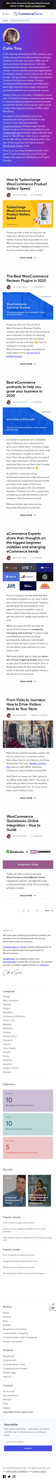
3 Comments (37, 836)
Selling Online (10, 1036)
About (6, 1312)
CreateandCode (11, 132)
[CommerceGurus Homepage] (28, 14)
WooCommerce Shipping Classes (18, 1267)
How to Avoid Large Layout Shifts (18, 1222)
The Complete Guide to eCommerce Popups (24, 1273)
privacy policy (39, 1471)
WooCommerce (10, 1000)
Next (47, 910)
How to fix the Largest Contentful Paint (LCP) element (24, 1230)
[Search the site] (52, 13)
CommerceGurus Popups (15, 1368)
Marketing (8, 1028)
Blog (5, 1321)
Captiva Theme (10, 1068)
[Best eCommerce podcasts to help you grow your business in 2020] (29, 434)
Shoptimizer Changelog (14, 1329)
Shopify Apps (9, 1372)
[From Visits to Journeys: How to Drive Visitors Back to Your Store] (29, 747)
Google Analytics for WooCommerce (20, 1261)
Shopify (6, 1052)
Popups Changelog (12, 1341)
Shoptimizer (9, 959)
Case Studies (9, 1048)
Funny (6, 1056)
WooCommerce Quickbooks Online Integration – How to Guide (23, 823)
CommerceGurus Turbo (14, 947)
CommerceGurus (12, 126)
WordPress (8, 1012)
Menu (7, 14)
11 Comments (37, 287)
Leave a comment (39, 715)
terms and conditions (17, 1471)
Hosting (7, 1032)
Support (7, 1407)
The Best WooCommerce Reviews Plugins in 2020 (27, 278)
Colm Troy (21, 195)
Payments (8, 1040)
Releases (7, 1024)
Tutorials (7, 1004)
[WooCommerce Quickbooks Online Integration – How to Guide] (29, 868)
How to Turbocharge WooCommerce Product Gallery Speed (26, 184)
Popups (6, 996)
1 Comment (36, 402)
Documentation (10, 1395)
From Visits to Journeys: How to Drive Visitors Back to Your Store (26, 704)
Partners (7, 1325)
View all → (8, 1376)
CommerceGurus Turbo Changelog (20, 1337)
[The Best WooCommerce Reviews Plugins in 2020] (29, 318)
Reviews (7, 1072)
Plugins (6, 1008)
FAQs (5, 1403)
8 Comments (37, 195)
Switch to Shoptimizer (35, 6)
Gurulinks (7, 1064)
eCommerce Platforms (14, 1016)
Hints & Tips (9, 1020)
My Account (9, 1391)
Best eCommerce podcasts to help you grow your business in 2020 (24, 389)
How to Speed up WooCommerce (18, 1255)
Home (5, 20)
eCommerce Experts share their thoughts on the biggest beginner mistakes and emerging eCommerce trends (26, 542)
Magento (7, 1060)
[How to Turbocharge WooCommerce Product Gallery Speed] (29, 226)
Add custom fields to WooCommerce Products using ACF (27, 1239)
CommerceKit (10, 962)
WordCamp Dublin (13, 145)
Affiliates (7, 1399)
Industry (7, 1044)
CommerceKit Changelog (15, 1333)
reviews (44, 965)
